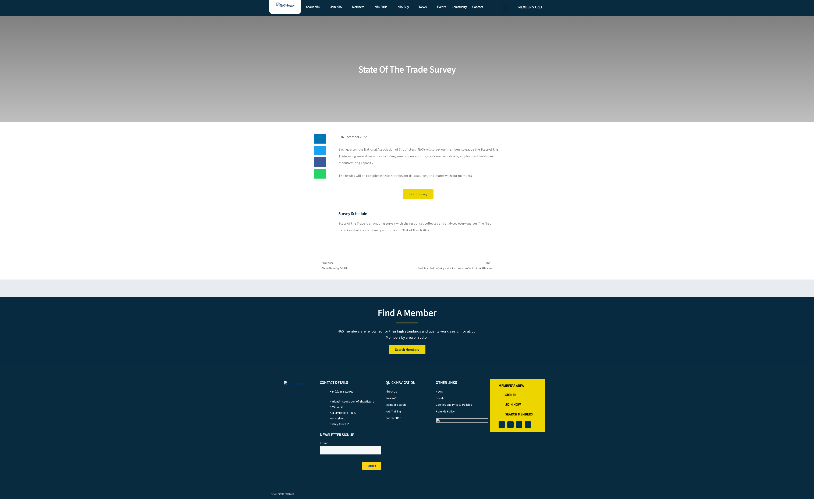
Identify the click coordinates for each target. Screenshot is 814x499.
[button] (505, 7)
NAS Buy (403, 7)
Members (358, 7)
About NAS (313, 7)
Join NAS (336, 7)
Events (441, 7)
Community (459, 7)
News (423, 7)
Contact (477, 7)
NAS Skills (381, 7)
